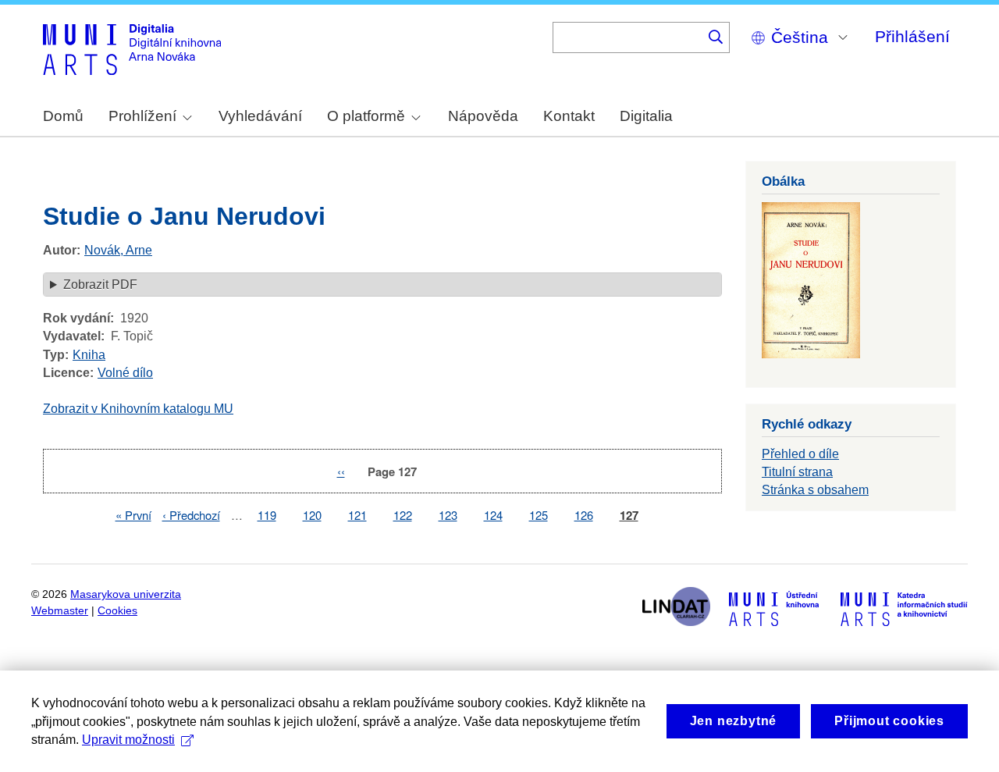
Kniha (89, 354)
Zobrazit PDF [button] (100, 284)
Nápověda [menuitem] (483, 116)
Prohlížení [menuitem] (142, 116)
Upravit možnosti (128, 739)
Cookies (117, 611)
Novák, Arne (118, 250)
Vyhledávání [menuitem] (260, 116)
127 (629, 515)
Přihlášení (912, 36)
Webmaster (59, 611)
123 (448, 515)
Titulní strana (797, 471)
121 (357, 515)
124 (493, 515)
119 (267, 515)
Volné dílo (125, 372)
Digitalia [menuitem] (646, 116)
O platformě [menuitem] (366, 116)
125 (538, 515)
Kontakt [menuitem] (569, 116)
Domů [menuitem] (63, 116)
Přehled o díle (800, 454)
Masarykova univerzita (125, 594)
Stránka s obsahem (815, 489)
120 (312, 515)
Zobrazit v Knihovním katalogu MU (138, 408)
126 (583, 515)
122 (402, 515)
